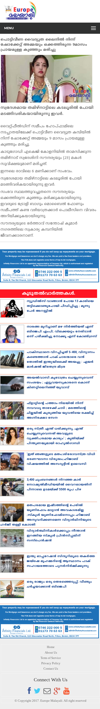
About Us (51, 652)
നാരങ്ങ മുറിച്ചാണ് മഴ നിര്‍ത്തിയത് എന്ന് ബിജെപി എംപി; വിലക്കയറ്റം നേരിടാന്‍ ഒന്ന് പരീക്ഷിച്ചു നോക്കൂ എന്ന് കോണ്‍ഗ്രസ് (62, 331)
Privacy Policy (50, 663)
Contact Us (50, 668)
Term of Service (51, 658)
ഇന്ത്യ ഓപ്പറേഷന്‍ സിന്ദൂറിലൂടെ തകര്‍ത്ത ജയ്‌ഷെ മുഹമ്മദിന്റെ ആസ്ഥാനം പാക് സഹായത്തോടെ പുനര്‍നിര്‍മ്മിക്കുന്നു (61, 561)
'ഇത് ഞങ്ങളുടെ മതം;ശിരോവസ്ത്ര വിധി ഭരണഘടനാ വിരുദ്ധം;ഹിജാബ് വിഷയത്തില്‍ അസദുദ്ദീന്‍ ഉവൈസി (61, 459)
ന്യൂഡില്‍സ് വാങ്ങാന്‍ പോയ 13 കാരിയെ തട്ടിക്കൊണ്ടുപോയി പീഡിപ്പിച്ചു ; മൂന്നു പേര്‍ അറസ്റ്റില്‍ (60, 306)
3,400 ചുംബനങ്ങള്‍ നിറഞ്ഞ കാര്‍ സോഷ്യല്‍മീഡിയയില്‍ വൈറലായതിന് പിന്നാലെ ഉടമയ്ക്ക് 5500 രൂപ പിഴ (59, 485)
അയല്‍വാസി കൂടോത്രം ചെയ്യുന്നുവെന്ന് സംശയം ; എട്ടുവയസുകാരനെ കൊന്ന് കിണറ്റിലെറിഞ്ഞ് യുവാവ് (60, 382)
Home (51, 647)
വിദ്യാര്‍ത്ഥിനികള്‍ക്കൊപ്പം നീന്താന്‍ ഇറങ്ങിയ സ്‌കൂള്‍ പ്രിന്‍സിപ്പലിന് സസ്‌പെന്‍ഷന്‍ (56, 536)
